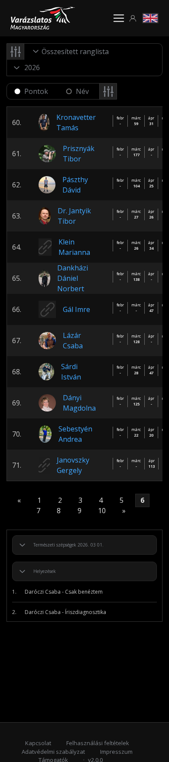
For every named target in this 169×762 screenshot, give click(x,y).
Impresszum (116, 752)
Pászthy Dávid (75, 184)
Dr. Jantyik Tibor (74, 215)
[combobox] (76, 51)
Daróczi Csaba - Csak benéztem (57, 591)
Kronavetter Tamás (76, 122)
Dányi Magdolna (79, 402)
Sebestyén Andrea (75, 434)
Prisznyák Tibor (78, 153)
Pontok (36, 91)
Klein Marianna (74, 247)
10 (102, 510)
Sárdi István (71, 371)
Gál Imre (76, 309)
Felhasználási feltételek (97, 743)
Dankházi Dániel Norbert (72, 278)
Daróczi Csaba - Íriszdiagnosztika (59, 612)
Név (82, 91)
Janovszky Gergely (73, 465)
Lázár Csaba (73, 340)
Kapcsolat (38, 743)
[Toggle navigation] (119, 18)
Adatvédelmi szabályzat (53, 752)
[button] (133, 18)
